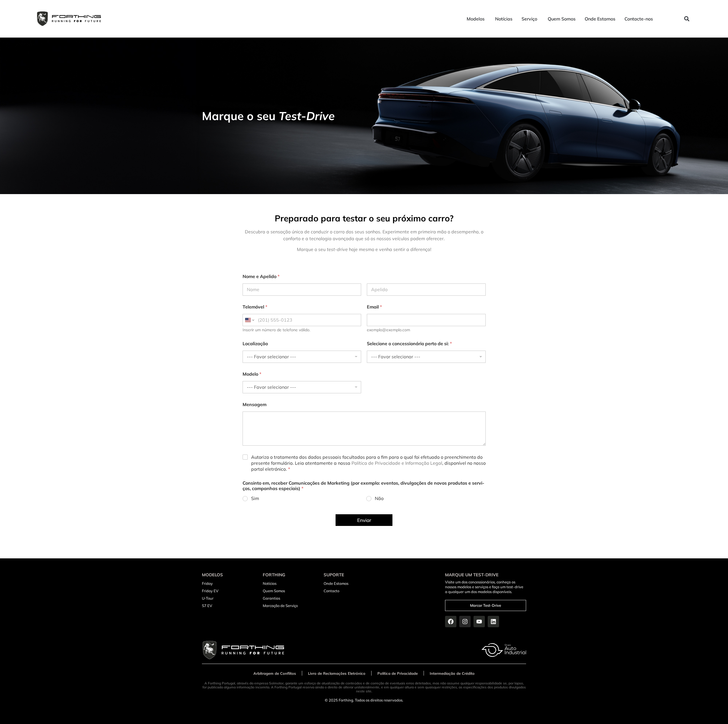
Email (374, 307)
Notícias (269, 583)
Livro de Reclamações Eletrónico (336, 673)
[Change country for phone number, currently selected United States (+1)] (249, 320)
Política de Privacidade (397, 673)
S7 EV (207, 605)
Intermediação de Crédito (452, 673)
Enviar (364, 520)
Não (379, 498)
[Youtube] (479, 621)
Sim (255, 498)
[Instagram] (465, 621)
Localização (255, 343)
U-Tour (208, 598)
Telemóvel (255, 307)
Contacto (331, 591)
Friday (207, 583)
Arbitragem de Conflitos (274, 673)
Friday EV (210, 591)
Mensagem (254, 404)
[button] (687, 19)
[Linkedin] (493, 621)
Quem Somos (274, 591)
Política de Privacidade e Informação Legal (396, 463)
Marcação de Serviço (280, 605)
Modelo (252, 374)
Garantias (271, 598)
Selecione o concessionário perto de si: (409, 343)
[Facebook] (450, 621)
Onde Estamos (336, 583)
